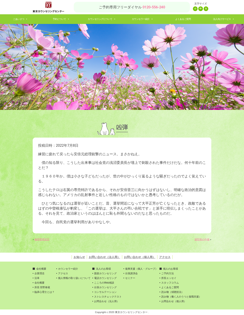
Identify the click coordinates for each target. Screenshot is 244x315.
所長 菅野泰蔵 (42, 287)
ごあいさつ (18, 19)
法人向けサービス (222, 19)
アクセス (165, 257)
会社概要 (41, 268)
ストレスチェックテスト (108, 296)
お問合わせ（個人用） (173, 301)
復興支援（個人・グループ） (141, 268)
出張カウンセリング (105, 287)
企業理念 (39, 273)
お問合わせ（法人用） (106, 301)
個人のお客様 (170, 268)
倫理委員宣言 (41, 239)
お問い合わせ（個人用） (139, 257)
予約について (59, 19)
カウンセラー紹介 (141, 19)
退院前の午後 (202, 239)
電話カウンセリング (105, 278)
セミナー (130, 278)
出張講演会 (131, 273)
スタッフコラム (170, 282)
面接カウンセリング (105, 273)
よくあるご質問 (183, 19)
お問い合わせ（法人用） (104, 257)
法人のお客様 (103, 268)
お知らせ (79, 257)
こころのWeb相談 (104, 282)
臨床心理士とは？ (44, 292)
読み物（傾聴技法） (172, 292)
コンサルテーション (105, 292)
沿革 (36, 278)
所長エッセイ (168, 278)
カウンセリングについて (100, 19)
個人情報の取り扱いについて (74, 278)
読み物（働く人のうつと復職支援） (181, 296)
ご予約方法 (167, 273)
